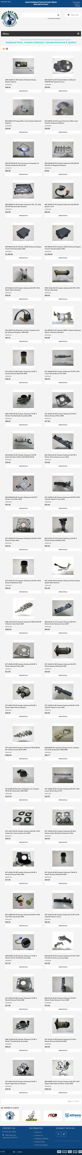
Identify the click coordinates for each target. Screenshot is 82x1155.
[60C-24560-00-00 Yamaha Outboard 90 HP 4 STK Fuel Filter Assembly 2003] (23, 901)
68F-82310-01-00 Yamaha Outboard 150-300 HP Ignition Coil (62, 205)
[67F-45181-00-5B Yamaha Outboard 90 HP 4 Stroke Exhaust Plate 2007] (23, 650)
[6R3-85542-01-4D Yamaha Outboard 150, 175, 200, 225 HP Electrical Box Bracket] (23, 190)
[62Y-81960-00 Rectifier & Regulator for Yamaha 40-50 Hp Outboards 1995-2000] (23, 775)
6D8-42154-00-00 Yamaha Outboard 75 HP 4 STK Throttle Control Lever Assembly (62, 957)
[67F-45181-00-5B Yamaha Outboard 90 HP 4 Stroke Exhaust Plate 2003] (23, 858)
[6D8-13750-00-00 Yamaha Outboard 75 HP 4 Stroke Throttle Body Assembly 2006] (23, 400)
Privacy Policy (40, 1142)
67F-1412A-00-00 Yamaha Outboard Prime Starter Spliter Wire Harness (62, 582)
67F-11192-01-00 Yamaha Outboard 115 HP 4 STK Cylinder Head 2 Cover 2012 (62, 498)
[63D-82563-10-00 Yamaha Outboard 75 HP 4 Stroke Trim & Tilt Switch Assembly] (23, 942)
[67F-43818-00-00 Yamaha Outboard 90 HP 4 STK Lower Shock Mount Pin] (63, 775)
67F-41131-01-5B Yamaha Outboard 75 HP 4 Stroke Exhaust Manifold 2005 (60, 1040)
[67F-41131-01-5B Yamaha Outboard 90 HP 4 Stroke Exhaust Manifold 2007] (63, 650)
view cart (75, 15)
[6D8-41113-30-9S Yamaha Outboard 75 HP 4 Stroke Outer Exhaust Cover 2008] (63, 984)
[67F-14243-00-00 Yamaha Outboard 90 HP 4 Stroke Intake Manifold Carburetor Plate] (63, 817)
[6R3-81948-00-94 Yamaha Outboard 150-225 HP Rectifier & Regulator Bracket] (63, 149)
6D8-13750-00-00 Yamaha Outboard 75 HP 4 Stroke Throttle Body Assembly (21, 1040)
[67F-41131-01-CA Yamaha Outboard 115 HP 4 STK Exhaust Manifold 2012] (23, 567)
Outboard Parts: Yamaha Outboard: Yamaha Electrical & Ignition (41, 42)
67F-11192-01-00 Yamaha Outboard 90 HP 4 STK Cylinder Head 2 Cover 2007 (62, 706)
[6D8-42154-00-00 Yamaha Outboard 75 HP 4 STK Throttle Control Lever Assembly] (63, 942)
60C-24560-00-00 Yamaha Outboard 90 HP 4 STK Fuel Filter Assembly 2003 (22, 916)
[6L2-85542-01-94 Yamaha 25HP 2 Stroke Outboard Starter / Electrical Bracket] (63, 316)
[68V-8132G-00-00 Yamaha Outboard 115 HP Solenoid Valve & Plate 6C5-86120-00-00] (23, 441)
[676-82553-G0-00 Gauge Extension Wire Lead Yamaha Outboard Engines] (63, 107)
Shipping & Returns (41, 1138)
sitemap (77, 6)
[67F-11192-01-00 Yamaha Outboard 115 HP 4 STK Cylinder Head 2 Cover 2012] (63, 483)
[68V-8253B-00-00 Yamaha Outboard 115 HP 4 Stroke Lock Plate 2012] (23, 483)
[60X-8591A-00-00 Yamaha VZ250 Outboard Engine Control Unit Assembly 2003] (23, 233)
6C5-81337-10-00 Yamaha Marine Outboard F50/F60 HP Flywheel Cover (60, 81)
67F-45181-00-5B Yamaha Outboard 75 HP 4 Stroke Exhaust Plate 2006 (60, 415)
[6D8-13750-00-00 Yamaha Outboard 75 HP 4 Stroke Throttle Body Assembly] (23, 1025)
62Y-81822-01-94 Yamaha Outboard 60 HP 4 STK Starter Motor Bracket (22, 289)
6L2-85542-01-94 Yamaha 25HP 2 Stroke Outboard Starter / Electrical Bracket (63, 331)
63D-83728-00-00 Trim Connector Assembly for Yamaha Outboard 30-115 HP (22, 164)
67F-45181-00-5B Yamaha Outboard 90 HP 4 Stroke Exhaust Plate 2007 (21, 665)
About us (38, 1132)
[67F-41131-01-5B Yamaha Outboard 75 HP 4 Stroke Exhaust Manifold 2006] (23, 357)
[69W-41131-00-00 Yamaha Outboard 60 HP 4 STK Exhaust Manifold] (63, 274)
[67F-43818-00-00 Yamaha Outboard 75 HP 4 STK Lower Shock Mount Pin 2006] (63, 357)
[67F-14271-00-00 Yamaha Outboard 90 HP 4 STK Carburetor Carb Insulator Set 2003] (23, 817)
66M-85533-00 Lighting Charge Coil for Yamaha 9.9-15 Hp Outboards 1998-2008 (62, 749)
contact (77, 4)
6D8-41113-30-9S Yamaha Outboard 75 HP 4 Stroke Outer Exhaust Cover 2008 (60, 999)
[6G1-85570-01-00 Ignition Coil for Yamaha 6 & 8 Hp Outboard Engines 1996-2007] (23, 316)
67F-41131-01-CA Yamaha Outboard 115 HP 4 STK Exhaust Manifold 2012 (23, 582)
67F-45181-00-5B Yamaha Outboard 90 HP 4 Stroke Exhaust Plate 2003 (21, 873)
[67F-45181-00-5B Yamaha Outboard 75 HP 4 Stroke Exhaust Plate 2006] (63, 400)
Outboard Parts (31, 39)
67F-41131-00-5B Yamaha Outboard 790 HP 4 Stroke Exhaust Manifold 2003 (61, 873)
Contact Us (39, 1135)
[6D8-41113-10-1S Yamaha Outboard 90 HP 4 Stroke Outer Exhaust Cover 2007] (63, 608)
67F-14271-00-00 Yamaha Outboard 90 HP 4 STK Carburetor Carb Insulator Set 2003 (22, 832)
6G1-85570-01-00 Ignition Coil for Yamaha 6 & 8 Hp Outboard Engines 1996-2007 (22, 331)
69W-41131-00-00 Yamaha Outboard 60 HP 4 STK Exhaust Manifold (62, 289)
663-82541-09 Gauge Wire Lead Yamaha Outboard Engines (23, 122)
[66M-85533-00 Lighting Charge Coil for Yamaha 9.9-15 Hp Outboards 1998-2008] (63, 734)
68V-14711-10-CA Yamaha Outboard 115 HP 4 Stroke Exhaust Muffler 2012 (61, 539)
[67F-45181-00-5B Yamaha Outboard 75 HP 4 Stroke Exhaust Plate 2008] (23, 984)
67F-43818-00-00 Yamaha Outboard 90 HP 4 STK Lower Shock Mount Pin (62, 790)
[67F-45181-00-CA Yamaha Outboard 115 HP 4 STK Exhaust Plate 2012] (23, 524)
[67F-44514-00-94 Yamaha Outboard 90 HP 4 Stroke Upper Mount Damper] (23, 691)
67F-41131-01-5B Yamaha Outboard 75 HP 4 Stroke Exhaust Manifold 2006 (21, 372)
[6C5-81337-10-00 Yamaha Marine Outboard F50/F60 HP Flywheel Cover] (63, 66)
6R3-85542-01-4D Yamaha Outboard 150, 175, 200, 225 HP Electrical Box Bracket (23, 205)
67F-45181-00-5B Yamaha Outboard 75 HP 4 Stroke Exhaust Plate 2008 (21, 999)
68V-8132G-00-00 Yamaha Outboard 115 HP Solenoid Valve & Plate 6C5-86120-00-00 (20, 456)
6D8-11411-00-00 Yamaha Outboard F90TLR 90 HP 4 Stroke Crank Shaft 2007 (23, 623)
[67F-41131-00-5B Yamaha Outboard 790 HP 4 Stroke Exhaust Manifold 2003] (63, 858)
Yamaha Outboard (44, 39)
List (7, 49)
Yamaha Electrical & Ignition (61, 39)
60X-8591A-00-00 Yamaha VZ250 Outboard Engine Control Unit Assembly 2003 (23, 248)
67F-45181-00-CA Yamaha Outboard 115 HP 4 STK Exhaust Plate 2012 (23, 539)
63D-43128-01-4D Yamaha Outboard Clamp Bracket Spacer (20, 81)
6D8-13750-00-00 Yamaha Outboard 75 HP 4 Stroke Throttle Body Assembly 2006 (21, 415)
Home (22, 39)
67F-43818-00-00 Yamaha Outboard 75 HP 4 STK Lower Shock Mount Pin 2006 (62, 372)
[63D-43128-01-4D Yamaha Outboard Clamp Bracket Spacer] (23, 66)
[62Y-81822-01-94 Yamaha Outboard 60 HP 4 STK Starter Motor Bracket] (23, 274)
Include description (54, 18)
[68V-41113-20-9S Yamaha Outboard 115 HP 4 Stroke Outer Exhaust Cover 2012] (63, 441)
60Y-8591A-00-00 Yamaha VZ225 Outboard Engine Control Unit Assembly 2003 (63, 248)
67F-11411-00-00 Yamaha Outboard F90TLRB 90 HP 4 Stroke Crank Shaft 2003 (22, 749)
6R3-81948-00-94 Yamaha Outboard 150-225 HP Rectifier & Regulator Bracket (62, 164)
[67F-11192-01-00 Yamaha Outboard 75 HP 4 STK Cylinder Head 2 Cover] (63, 901)
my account (76, 2)
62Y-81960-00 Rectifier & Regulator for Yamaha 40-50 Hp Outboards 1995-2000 (22, 790)
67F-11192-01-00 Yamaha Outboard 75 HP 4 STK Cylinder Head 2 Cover (62, 916)
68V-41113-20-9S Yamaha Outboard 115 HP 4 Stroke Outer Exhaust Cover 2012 (61, 456)
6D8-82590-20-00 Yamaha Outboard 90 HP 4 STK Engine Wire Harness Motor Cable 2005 (62, 1082)
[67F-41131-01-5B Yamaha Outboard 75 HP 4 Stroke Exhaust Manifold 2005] (63, 1025)
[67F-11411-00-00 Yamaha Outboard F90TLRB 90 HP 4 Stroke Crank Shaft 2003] (23, 734)
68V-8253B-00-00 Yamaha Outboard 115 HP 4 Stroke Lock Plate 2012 (21, 498)
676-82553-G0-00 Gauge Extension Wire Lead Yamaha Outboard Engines (61, 122)
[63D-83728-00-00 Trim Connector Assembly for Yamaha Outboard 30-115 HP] (23, 149)
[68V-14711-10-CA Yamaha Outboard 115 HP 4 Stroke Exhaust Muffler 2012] (63, 524)
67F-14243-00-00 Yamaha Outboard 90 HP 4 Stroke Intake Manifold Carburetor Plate (60, 832)
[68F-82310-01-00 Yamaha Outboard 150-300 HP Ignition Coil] (63, 190)
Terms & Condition (41, 1145)
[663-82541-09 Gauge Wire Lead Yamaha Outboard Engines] (23, 107)
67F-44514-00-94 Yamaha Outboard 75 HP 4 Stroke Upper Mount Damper (21, 1082)
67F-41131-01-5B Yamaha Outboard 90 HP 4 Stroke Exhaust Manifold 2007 (60, 665)
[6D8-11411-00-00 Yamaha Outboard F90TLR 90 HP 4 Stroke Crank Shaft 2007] (23, 608)
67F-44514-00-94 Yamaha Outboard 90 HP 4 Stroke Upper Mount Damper (21, 706)
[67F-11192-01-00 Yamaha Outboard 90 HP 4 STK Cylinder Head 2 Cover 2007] (63, 691)
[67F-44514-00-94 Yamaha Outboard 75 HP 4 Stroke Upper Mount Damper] (23, 1067)
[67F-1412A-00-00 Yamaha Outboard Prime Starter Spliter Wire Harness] (63, 567)
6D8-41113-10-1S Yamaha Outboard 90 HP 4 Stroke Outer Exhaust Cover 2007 (60, 623)
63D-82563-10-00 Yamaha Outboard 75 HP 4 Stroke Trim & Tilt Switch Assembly (21, 957)
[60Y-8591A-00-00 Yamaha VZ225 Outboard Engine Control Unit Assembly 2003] (63, 233)
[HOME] (10, 12)
